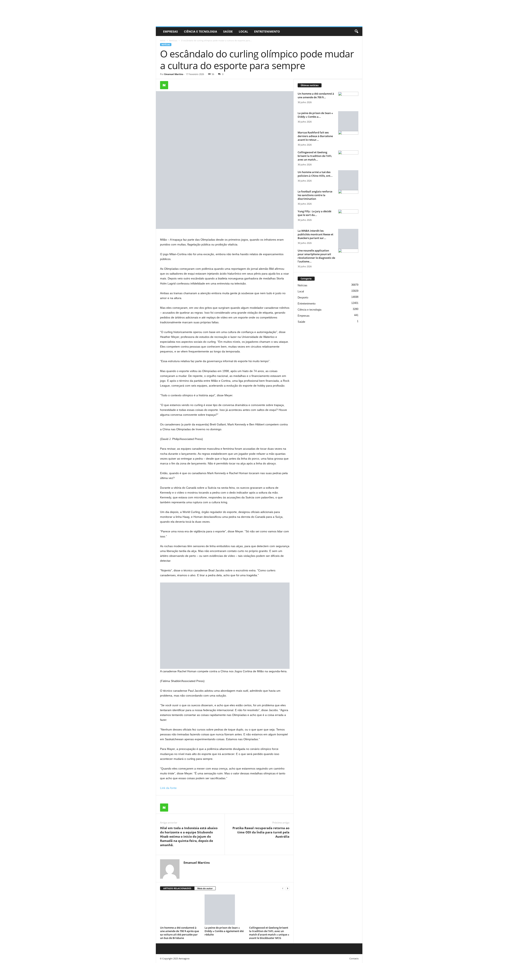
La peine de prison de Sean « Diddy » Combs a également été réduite (224, 931)
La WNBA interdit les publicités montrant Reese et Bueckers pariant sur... (315, 234)
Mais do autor (205, 888)
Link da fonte (168, 788)
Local (243, 31)
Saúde (228, 31)
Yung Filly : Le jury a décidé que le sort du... (314, 213)
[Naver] (164, 85)
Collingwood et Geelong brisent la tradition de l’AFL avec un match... (315, 155)
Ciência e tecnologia (200, 31)
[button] (356, 31)
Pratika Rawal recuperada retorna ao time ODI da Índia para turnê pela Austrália (260, 832)
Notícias (173, 40)
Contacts (354, 958)
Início (162, 40)
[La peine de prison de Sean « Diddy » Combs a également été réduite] (225, 909)
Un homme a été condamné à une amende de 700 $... (316, 95)
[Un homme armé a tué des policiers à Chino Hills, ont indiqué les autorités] (348, 180)
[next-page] (288, 888)
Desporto (303, 297)
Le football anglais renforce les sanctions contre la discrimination (315, 195)
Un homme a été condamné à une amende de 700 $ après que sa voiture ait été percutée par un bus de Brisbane (179, 933)
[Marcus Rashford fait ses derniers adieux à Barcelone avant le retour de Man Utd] (348, 138)
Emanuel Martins (173, 74)
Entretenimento (267, 31)
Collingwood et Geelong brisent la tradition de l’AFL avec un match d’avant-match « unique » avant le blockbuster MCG (269, 933)
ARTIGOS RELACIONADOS (177, 888)
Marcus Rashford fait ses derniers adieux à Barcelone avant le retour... (315, 136)
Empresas (170, 31)
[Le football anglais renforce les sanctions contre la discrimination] (348, 197)
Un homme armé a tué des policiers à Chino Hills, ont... (315, 174)
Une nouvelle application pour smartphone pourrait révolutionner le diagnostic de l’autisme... (316, 256)
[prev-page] (283, 888)
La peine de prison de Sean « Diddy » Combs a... (315, 114)
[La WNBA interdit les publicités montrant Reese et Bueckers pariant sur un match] (348, 239)
